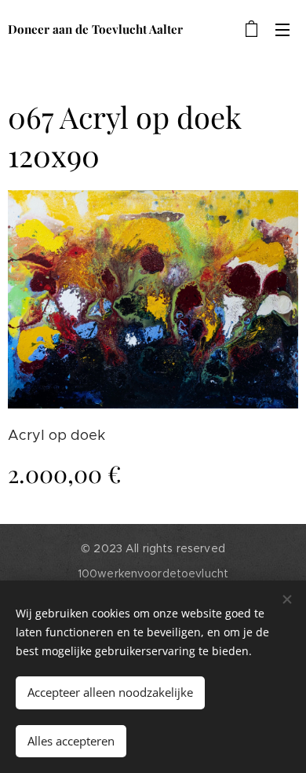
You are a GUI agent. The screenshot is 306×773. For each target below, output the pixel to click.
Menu (282, 29)
